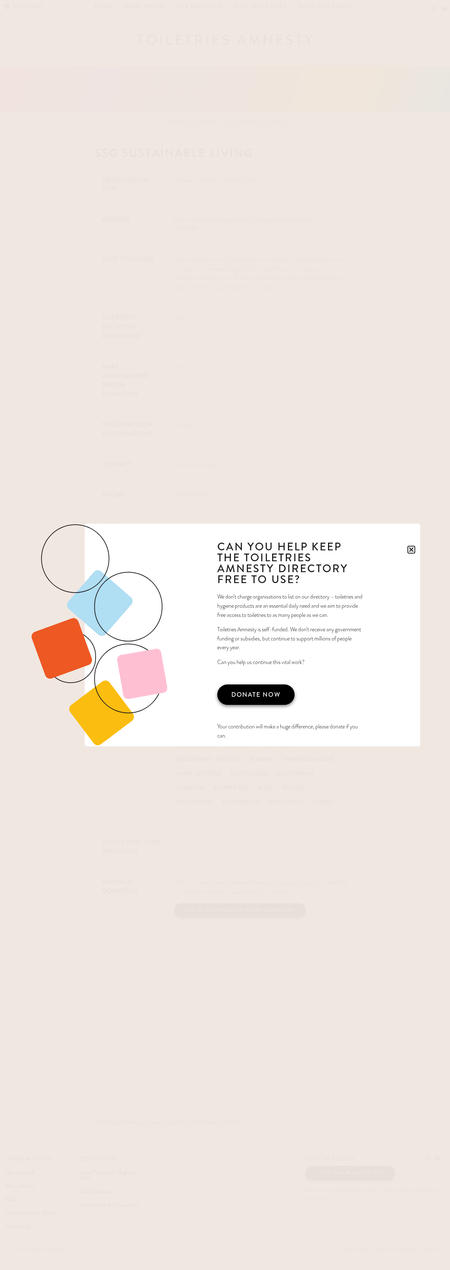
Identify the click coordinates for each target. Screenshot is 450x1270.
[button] (411, 549)
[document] (225, 635)
